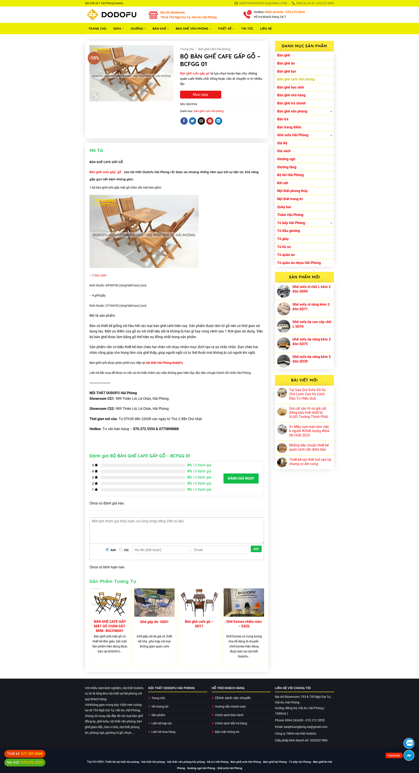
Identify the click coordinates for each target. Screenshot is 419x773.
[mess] (409, 755)
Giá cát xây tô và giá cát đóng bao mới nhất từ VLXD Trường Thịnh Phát (308, 412)
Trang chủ (97, 29)
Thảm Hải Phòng (290, 215)
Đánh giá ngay (241, 478)
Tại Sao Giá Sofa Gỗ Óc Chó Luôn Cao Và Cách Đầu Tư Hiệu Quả (307, 394)
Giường (137, 29)
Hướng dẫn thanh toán (230, 706)
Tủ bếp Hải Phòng (291, 223)
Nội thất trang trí (290, 199)
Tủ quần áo (286, 255)
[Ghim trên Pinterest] (209, 121)
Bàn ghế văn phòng (192, 29)
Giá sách (284, 151)
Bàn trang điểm (289, 127)
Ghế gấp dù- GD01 (154, 622)
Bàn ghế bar (286, 71)
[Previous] (89, 627)
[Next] (264, 627)
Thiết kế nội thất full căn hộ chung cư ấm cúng (310, 462)
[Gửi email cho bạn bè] (201, 121)
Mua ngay (200, 94)
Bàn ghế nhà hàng (291, 95)
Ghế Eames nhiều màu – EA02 (244, 624)
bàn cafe (100, 275)
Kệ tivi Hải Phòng (290, 175)
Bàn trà (282, 119)
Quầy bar (284, 207)
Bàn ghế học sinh (290, 87)
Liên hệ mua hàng (163, 732)
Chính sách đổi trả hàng (231, 723)
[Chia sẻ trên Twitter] (192, 121)
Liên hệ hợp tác (161, 723)
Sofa (117, 29)
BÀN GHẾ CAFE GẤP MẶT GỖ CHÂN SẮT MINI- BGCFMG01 (110, 626)
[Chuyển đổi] (331, 111)
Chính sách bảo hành (229, 715)
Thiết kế (225, 29)
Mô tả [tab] (96, 150)
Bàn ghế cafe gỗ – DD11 (199, 624)
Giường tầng (286, 167)
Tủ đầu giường (288, 231)
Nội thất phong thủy (292, 191)
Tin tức (247, 29)
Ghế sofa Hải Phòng (292, 135)
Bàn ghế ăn (286, 63)
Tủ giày (283, 239)
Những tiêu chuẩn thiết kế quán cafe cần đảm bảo (309, 447)
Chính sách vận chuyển (233, 698)
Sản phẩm (158, 715)
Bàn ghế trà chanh (291, 103)
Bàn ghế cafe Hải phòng (296, 79)
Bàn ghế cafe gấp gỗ (195, 73)
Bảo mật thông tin (227, 732)
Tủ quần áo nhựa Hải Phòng (299, 263)
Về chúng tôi (159, 706)
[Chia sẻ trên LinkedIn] (218, 121)
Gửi (256, 549)
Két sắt (282, 183)
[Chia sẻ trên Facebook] (184, 121)
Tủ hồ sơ (284, 247)
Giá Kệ (282, 143)
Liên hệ (266, 29)
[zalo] (409, 743)
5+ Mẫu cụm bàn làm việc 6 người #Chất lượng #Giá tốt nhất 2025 (309, 431)
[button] (95, 96)
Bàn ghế (159, 29)
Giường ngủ (286, 159)
